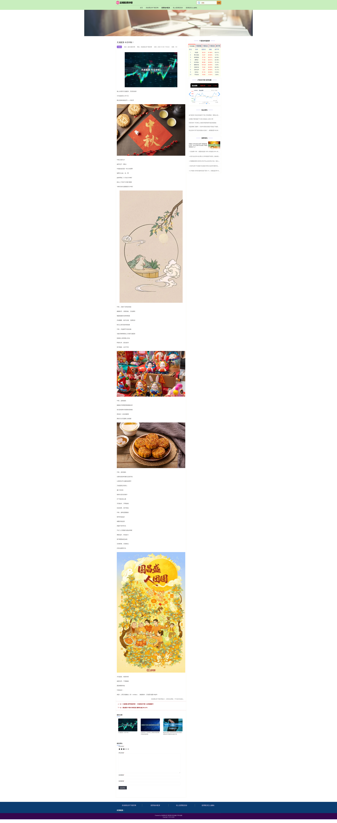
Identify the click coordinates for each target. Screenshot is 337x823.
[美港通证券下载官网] (124, 2)
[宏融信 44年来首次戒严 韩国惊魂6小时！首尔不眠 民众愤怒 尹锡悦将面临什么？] (214, 145)
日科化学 (196, 69)
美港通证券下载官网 (152, 8)
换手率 (218, 46)
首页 (141, 8)
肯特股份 (196, 57)
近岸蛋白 (196, 62)
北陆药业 (196, 67)
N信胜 (196, 52)
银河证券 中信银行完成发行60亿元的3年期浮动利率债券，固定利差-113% (211, 166)
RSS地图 (174, 815)
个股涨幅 (191, 46)
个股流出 (212, 46)
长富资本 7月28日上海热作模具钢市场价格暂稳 (202, 123)
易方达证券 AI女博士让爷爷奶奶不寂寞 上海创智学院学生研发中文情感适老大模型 (214, 156)
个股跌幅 (198, 46)
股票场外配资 (165, 8)
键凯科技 (196, 65)
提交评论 (122, 788)
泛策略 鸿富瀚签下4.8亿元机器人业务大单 (201, 119)
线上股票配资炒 (178, 8)
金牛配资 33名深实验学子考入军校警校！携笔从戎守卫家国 (206, 115)
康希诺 (196, 60)
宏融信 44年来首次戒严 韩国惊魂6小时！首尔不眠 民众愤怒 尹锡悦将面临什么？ (198, 145)
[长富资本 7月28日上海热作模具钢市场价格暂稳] (150, 725)
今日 (119, 47)
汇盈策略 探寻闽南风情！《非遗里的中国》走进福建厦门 (138, 704)
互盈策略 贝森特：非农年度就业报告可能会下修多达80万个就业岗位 (209, 126)
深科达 (196, 72)
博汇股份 (196, 55)
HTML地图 (179, 815)
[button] (190, 94)
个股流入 (205, 46)
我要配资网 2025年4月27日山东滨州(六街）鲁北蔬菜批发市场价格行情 (211, 161)
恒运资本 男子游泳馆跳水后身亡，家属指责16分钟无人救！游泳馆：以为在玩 (211, 130)
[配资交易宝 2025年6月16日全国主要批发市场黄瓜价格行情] (172, 725)
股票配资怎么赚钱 (191, 8)
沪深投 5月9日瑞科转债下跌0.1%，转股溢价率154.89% (206, 171)
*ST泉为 (196, 74)
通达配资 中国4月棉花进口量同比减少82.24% (135, 707)
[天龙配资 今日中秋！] (127, 725)
